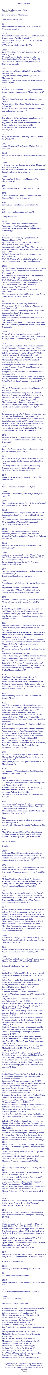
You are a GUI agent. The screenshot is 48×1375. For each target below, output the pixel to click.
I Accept (24, 1371)
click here (15, 1365)
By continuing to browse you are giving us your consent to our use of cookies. (24, 1367)
